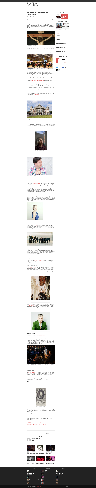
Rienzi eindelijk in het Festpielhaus (49, 479)
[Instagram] (66, 0)
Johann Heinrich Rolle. (40, 383)
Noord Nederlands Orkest (36, 194)
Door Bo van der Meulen (46, 477)
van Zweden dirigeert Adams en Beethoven (61, 43)
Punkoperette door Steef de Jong (60, 47)
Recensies (28, 452)
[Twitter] (67, 0)
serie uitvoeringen (48, 378)
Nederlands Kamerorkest (31, 372)
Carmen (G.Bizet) (58, 35)
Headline (30, 451)
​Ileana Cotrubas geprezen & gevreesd (40, 453)
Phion (36, 225)
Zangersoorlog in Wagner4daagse (48, 453)
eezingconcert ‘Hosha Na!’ (46, 50)
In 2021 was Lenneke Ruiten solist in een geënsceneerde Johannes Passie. (37, 424)
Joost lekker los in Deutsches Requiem (34, 479)
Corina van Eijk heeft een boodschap (64, 479)
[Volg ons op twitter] (57, 67)
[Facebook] (64, 0)
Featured (28, 451)
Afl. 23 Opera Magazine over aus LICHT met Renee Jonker (64, 29)
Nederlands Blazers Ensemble (41, 335)
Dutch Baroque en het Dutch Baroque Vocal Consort (34, 377)
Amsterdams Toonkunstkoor (36, 183)
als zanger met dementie (34, 80)
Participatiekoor (30, 89)
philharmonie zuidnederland (32, 305)
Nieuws (38, 452)
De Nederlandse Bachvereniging (31, 267)
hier (39, 129)
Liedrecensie (33, 451)
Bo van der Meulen (30, 16)
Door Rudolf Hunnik (46, 471)
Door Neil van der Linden (32, 477)
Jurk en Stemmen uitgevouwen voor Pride (34, 476)
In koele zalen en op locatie (40, 463)
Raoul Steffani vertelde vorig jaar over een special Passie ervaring (36, 422)
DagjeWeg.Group (39, 486)
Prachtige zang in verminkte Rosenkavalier (48, 482)
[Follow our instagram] (57, 70)
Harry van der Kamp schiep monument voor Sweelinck (30, 464)
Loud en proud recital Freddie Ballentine (50, 464)
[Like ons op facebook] (63, 67)
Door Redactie (30, 474)
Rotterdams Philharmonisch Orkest (39, 260)
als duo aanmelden (36, 81)
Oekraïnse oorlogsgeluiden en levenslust (31, 453)
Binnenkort (47, 451)
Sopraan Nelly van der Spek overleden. (34, 482)
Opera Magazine (57, 29)
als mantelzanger (41, 80)
